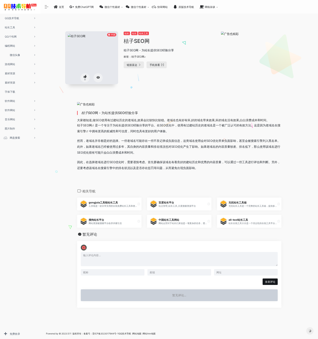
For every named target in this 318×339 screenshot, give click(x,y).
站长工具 (143, 33)
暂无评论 (89, 234)
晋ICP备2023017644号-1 (105, 333)
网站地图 (137, 333)
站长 (127, 33)
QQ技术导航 (125, 333)
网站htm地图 (149, 333)
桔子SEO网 (137, 56)
